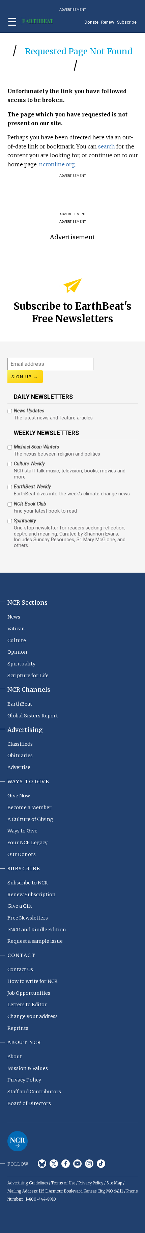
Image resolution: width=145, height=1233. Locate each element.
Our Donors (21, 854)
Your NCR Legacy (27, 843)
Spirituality (21, 664)
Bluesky (42, 1163)
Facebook (65, 1163)
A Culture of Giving (30, 819)
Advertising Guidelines (27, 1183)
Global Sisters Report (32, 716)
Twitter (54, 1163)
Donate (91, 22)
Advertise (18, 767)
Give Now (18, 796)
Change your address (32, 1016)
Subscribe (127, 22)
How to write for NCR (32, 981)
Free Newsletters (27, 918)
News (13, 617)
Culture (16, 640)
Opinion (17, 652)
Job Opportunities (28, 993)
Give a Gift (19, 906)
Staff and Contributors (34, 1092)
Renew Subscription (31, 895)
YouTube (77, 1163)
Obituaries (20, 755)
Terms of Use (63, 1183)
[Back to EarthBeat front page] (36, 21)
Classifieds (20, 744)
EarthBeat (19, 704)
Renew (107, 22)
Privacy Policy (24, 1080)
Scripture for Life (28, 676)
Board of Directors (29, 1103)
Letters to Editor (27, 1005)
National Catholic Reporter (17, 1141)
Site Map (114, 1183)
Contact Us (20, 969)
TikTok (101, 1163)
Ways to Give (22, 831)
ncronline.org (57, 164)
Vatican (16, 629)
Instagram (89, 1163)
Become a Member (29, 807)
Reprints (17, 1028)
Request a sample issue (35, 941)
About (14, 1056)
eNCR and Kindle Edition (36, 930)
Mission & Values (27, 1068)
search (106, 146)
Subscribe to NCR (27, 883)
